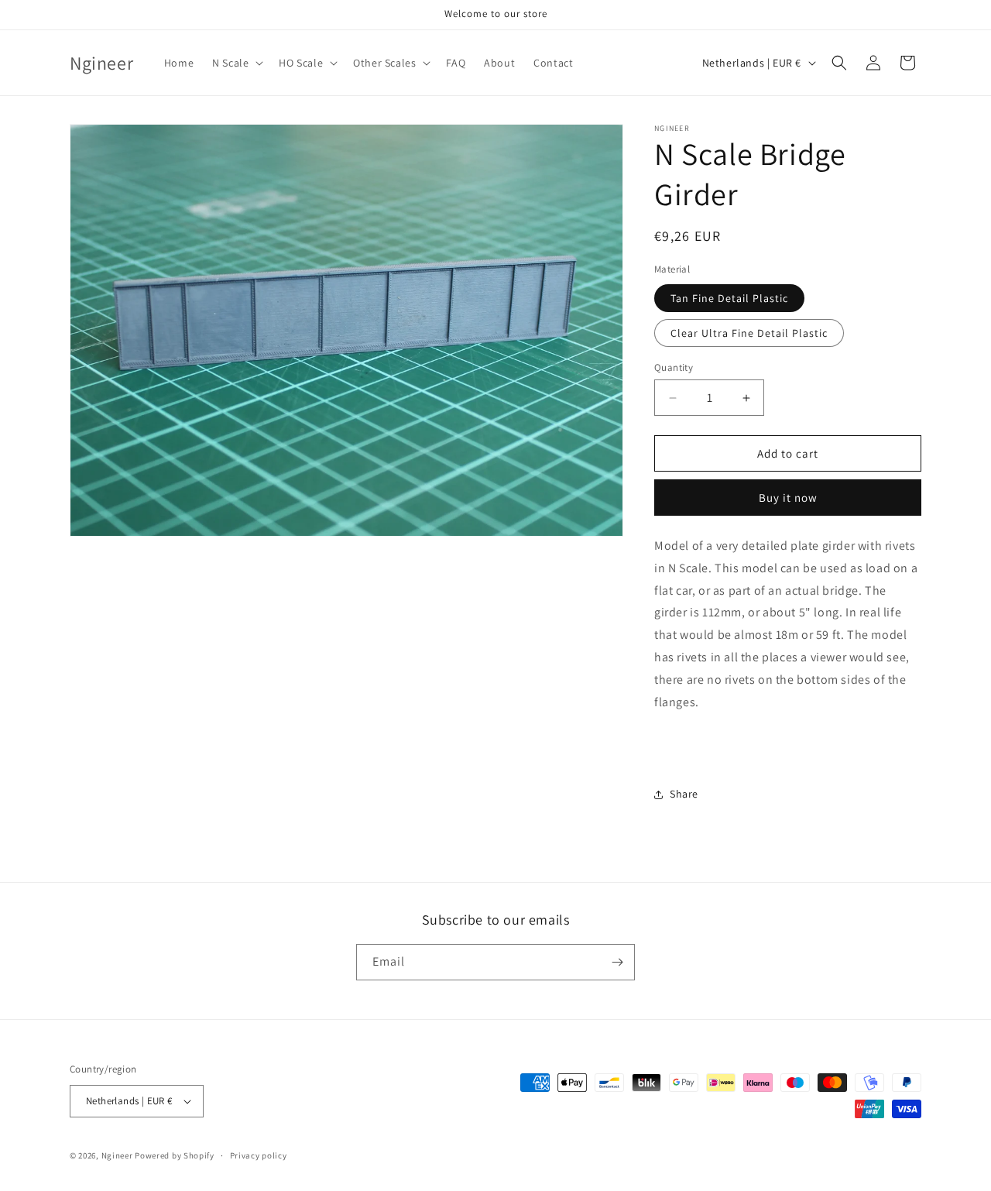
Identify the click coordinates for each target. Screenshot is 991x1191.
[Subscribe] (617, 962)
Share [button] (684, 794)
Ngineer (117, 1155)
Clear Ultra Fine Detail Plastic (749, 333)
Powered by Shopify (174, 1155)
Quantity (673, 367)
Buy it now (788, 497)
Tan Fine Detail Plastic (729, 298)
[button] (236, 62)
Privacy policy (258, 1155)
